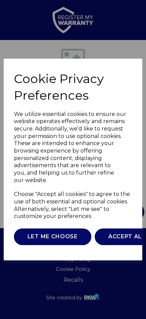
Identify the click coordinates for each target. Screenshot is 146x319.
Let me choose (53, 236)
